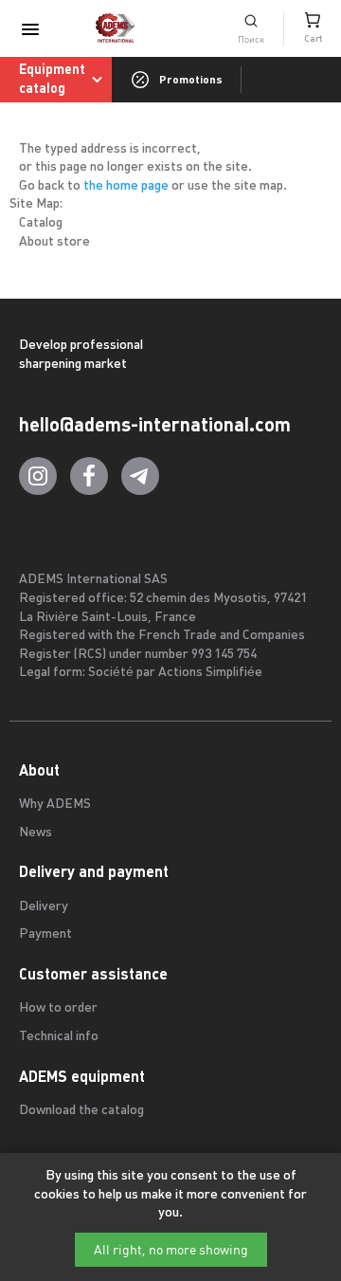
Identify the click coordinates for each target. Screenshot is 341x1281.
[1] (251, 28)
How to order (58, 1008)
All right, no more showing (171, 1249)
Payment (45, 934)
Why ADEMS (55, 804)
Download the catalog (81, 1111)
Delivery (43, 907)
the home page (126, 186)
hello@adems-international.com (155, 424)
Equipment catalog (52, 79)
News (35, 833)
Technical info (59, 1037)
